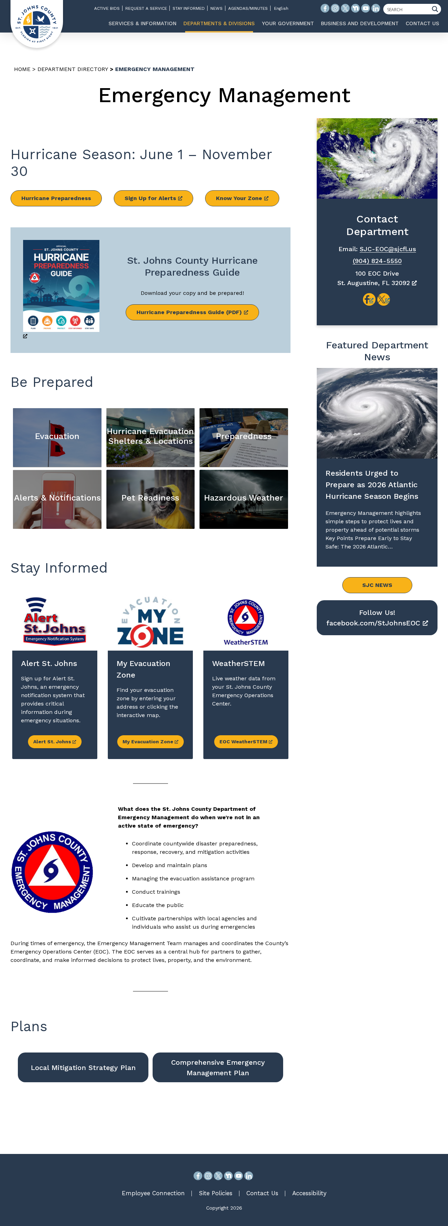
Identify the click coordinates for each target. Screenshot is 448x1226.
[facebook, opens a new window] (369, 299)
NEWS (216, 8)
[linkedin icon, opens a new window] (375, 8)
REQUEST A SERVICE (146, 8)
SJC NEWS (377, 585)
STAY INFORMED (189, 8)
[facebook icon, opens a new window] (325, 8)
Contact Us (262, 1193)
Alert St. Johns (52, 741)
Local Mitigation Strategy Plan (83, 1067)
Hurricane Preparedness (56, 198)
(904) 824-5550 (377, 260)
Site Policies (215, 1193)
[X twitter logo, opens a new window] (345, 8)
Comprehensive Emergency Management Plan (218, 1067)
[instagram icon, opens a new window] (335, 8)
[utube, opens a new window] (238, 1175)
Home (22, 69)
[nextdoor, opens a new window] (228, 1175)
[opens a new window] (61, 290)
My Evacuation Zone (148, 741)
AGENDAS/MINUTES (248, 8)
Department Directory (72, 69)
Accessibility (309, 1193)
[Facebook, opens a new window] (198, 1175)
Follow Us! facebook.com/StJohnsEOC (373, 617)
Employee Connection (153, 1193)
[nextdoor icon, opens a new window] (355, 8)
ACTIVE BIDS (107, 8)
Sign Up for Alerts (150, 198)
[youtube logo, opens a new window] (365, 8)
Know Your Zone (239, 198)
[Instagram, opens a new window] (208, 1175)
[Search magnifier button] (437, 9)
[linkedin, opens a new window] (248, 1175)
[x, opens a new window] (383, 299)
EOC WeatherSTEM (244, 741)
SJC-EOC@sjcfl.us (388, 249)
